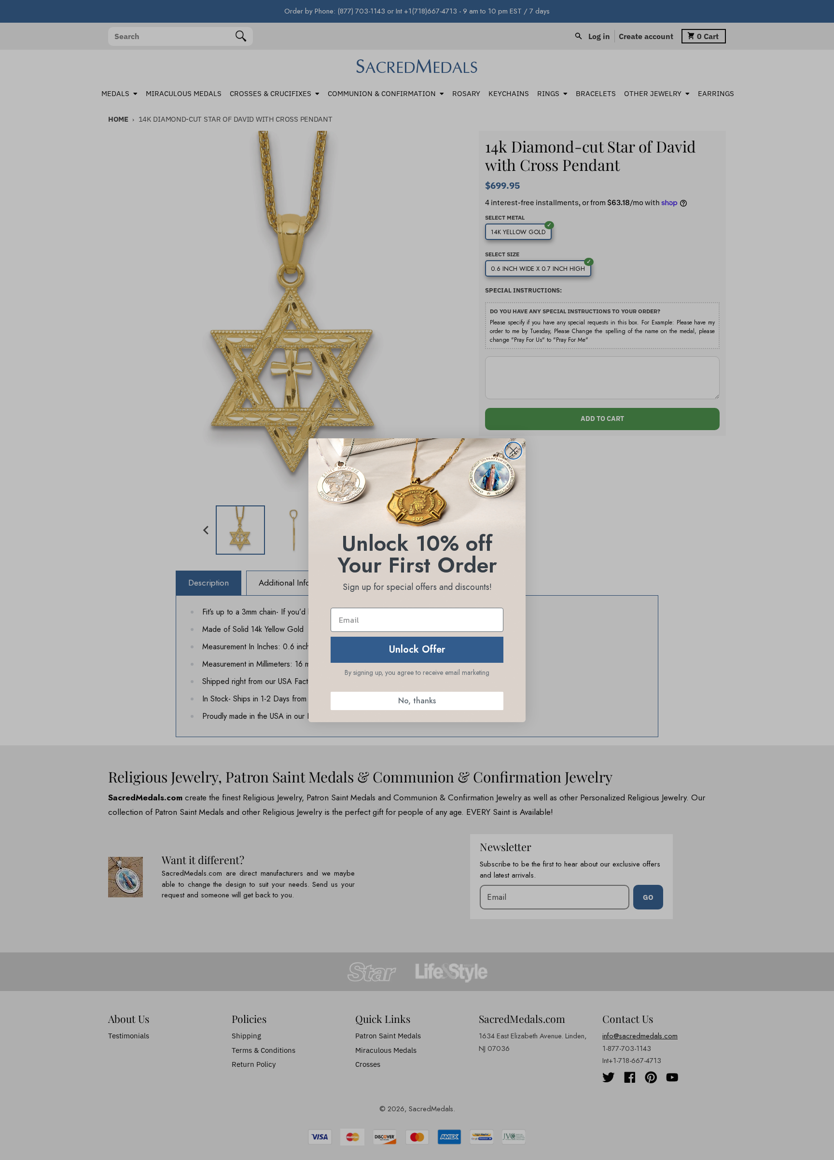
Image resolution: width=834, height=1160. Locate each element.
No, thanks (417, 700)
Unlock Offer (417, 650)
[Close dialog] (513, 450)
